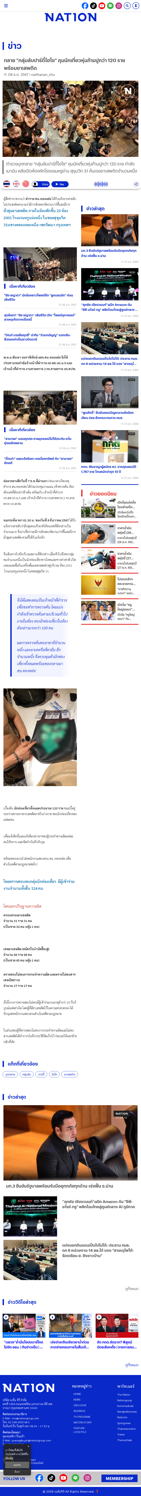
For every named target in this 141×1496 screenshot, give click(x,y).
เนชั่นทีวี (59, 1491)
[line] (75, 1481)
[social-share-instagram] (118, 5)
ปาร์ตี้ (41, 1074)
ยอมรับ (17, 1465)
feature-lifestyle (80, 1430)
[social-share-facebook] (85, 5)
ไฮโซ (54, 1074)
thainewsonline (126, 1428)
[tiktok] (51, 1481)
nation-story (83, 1422)
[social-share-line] (110, 5)
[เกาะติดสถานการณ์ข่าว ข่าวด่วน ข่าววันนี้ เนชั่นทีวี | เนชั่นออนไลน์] (70, 17)
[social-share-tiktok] (93, 5)
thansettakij (124, 1440)
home (77, 1394)
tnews (121, 1434)
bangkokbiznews (127, 1411)
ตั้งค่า (17, 1471)
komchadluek (125, 1406)
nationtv (122, 1417)
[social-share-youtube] (102, 5)
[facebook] (39, 1481)
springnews (124, 1423)
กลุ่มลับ (26, 1074)
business (79, 1411)
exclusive (80, 1405)
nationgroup (124, 1400)
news (77, 1399)
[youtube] (63, 1481)
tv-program (82, 1416)
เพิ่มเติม (9, 1458)
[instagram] (87, 1481)
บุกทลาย (10, 1074)
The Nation (123, 1394)
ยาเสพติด (69, 1074)
